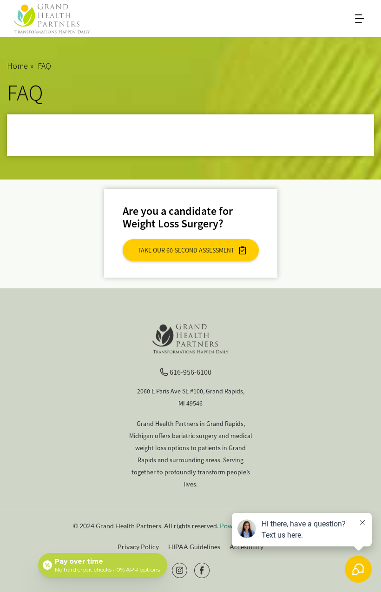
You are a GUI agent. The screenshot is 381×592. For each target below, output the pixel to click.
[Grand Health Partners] (52, 17)
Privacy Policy (138, 547)
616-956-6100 (190, 372)
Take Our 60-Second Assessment (186, 250)
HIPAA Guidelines (194, 547)
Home (17, 65)
